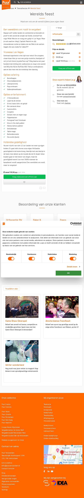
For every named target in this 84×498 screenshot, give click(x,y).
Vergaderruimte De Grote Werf (13, 430)
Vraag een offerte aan (66, 68)
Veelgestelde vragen (9, 478)
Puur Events (6, 404)
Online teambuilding (51, 438)
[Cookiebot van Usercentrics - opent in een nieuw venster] (71, 223)
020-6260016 (71, 85)
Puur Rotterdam (7, 417)
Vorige (60, 28)
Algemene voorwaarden (10, 481)
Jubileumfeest (49, 431)
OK (68, 273)
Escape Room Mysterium (11, 427)
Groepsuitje (48, 410)
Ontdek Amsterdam (9, 476)
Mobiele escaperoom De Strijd (13, 440)
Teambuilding (48, 415)
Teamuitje (47, 404)
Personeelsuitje (49, 421)
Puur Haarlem (7, 422)
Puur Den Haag (7, 420)
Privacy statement (9, 484)
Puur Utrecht (6, 414)
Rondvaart (47, 407)
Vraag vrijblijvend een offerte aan (24, 177)
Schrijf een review (75, 44)
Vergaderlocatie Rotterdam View (14, 433)
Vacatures (5, 487)
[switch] (32, 258)
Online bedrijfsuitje (51, 435)
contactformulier (69, 96)
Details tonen (72, 267)
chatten (67, 103)
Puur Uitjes (6, 411)
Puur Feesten (6, 407)
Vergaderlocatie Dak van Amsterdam (15, 435)
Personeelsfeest (50, 428)
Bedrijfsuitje (48, 412)
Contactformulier (8, 468)
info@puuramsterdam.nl (11, 465)
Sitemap (5, 490)
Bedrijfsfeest (48, 425)
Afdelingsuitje (49, 418)
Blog (3, 473)
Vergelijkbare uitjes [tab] (11, 289)
